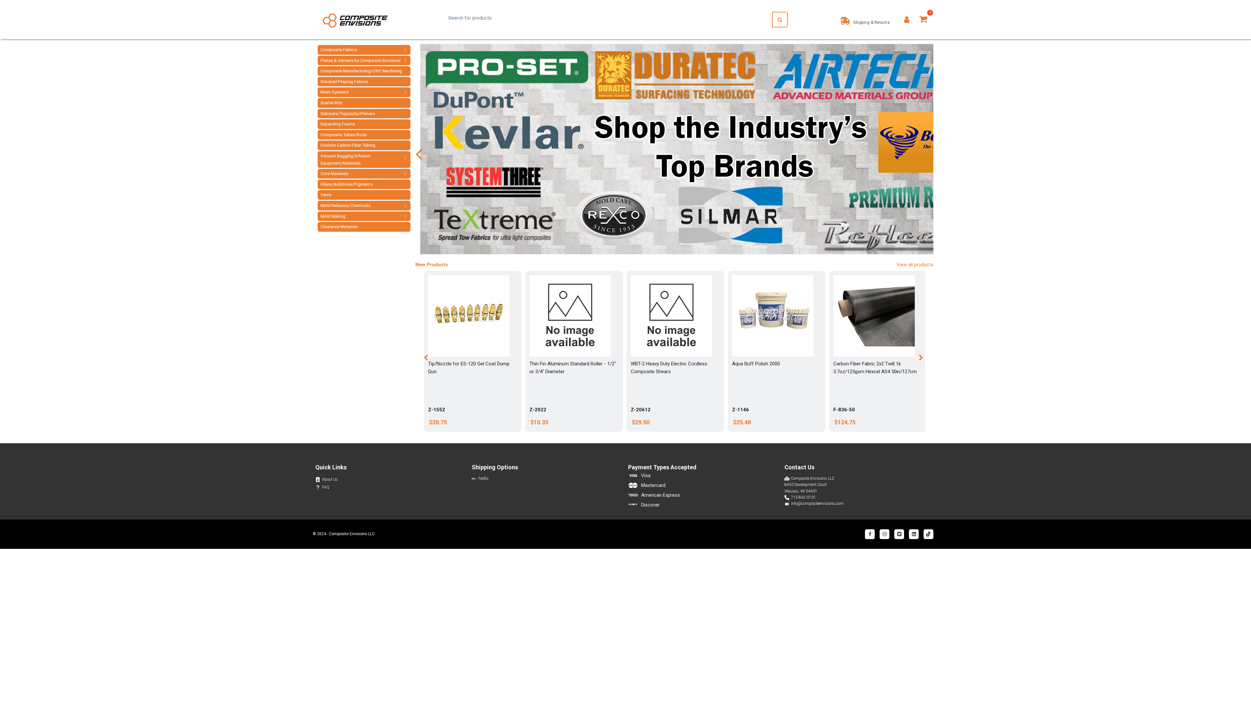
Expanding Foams (338, 123)
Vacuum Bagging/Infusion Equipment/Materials (345, 159)
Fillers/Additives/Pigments (347, 184)
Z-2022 (537, 410)
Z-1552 (436, 410)
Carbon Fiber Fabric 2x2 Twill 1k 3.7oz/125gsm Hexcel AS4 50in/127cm (875, 367)
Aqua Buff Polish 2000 (756, 364)
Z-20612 (641, 410)
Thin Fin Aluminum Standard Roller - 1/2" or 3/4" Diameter (572, 367)
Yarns (326, 194)
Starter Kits (331, 102)
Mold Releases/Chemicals (345, 205)
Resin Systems (335, 92)
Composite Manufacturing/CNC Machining (361, 70)
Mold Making (333, 216)
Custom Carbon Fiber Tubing (348, 145)
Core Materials (334, 173)
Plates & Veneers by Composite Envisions (361, 60)
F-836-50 (844, 410)
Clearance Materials (339, 226)
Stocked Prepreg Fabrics (344, 81)
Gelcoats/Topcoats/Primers (348, 113)
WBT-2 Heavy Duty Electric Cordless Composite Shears (669, 367)
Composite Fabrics (339, 49)
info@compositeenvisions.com (817, 503)
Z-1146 (740, 410)
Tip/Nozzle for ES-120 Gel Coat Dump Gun (469, 367)
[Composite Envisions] (355, 20)
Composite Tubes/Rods (344, 134)
